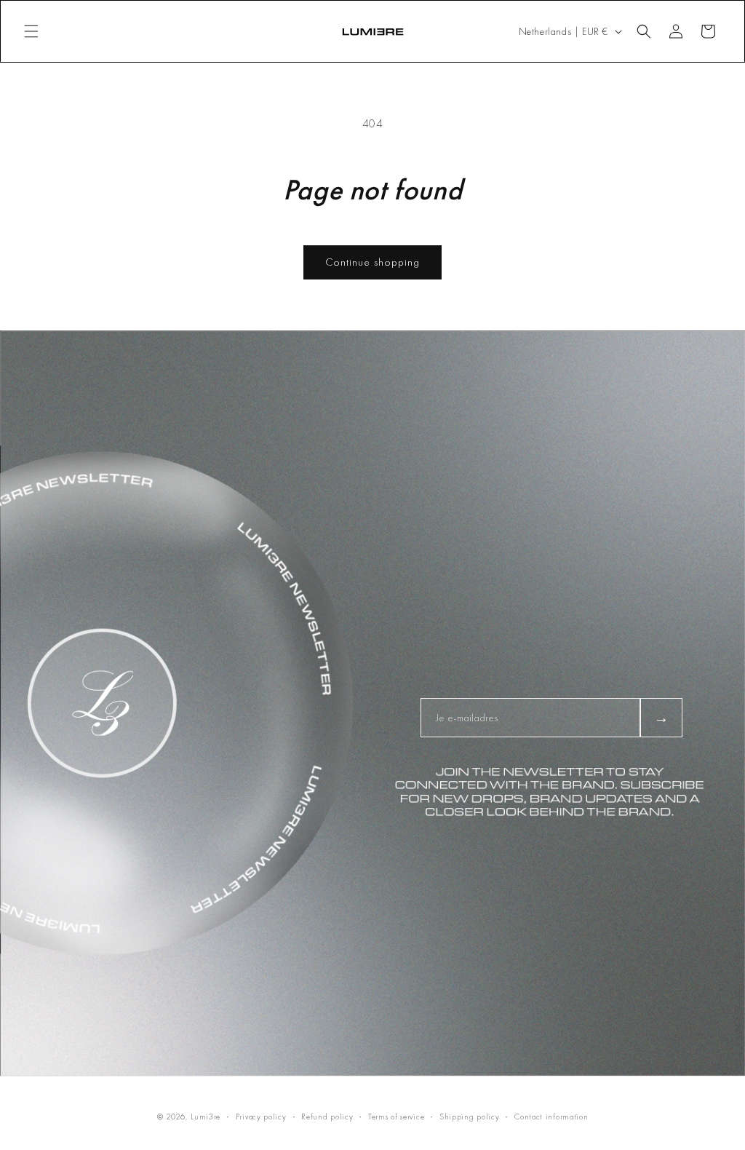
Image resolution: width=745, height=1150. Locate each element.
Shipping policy (469, 1116)
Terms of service (396, 1116)
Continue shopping (372, 262)
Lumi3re (205, 1116)
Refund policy (327, 1116)
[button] (31, 31)
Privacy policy (261, 1116)
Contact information (551, 1116)
